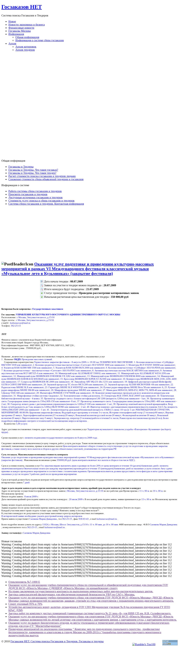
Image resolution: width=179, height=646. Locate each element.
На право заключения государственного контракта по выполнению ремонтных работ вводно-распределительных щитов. (80, 591)
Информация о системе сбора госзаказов (39, 40)
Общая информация (27, 37)
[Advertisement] (89, 106)
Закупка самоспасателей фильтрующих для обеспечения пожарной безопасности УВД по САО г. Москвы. (71, 594)
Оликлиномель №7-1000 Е (24, 581)
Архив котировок (25, 46)
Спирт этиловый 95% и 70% (25, 603)
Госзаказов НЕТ (21, 7)
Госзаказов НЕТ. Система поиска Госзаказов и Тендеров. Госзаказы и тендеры (57, 641)
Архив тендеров (25, 49)
